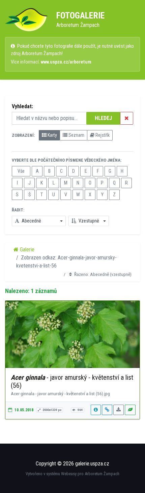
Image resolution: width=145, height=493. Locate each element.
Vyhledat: (22, 106)
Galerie (26, 249)
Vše (21, 171)
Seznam (75, 135)
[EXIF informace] (96, 410)
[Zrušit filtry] (126, 118)
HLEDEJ (103, 118)
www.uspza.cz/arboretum (66, 62)
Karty (52, 135)
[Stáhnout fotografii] (118, 410)
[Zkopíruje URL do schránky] (107, 410)
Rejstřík (102, 135)
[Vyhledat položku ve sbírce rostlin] (130, 410)
